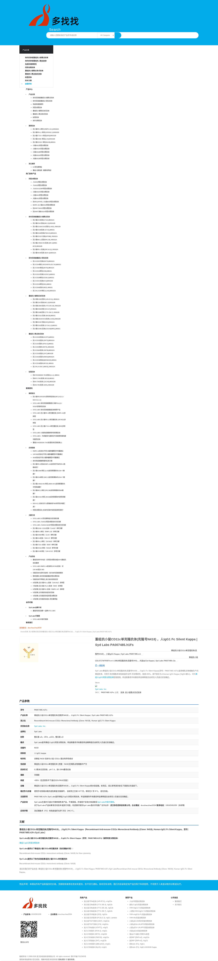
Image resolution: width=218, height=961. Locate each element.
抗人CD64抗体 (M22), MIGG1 (43, 287)
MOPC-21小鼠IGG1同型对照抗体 (44, 205)
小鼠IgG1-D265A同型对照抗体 (140, 921)
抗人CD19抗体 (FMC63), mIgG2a (96, 937)
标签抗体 (28, 77)
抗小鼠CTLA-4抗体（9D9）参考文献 (45, 545)
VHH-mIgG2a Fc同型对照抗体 (140, 914)
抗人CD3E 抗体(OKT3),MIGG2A (43, 261)
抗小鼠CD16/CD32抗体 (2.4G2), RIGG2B (47, 226)
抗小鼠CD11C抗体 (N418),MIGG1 (44, 316)
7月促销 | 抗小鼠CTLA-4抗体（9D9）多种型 (47, 586)
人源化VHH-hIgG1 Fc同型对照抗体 (142, 911)
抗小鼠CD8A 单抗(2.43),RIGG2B (44, 139)
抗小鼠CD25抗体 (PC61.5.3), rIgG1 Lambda (100, 918)
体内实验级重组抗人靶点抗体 (36, 61)
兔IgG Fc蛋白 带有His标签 (139, 934)
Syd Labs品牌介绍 (35, 607)
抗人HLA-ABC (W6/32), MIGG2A (44, 367)
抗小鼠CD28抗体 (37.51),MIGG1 (44, 230)
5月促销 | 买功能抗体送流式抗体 (43, 592)
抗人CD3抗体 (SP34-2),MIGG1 (43, 344)
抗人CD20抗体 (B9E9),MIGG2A (43, 357)
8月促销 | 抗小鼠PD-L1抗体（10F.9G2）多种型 (48, 583)
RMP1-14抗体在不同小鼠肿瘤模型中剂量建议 (48, 451)
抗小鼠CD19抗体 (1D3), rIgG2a (95, 914)
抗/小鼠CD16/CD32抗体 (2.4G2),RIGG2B (47, 319)
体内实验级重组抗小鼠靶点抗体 (36, 58)
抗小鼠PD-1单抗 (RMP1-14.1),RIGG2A (46, 129)
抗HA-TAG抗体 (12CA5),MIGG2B (44, 382)
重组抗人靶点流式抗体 (33, 74)
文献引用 (32, 515)
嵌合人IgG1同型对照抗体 (138, 905)
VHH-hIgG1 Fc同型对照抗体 (140, 908)
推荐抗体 (32, 126)
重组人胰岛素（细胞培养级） (42, 170)
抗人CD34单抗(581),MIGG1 (42, 284)
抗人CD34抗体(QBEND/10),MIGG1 (45, 360)
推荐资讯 (32, 393)
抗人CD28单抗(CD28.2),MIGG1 (43, 278)
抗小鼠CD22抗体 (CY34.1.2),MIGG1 (45, 325)
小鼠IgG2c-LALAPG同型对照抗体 (141, 927)
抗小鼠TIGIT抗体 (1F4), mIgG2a (96, 924)
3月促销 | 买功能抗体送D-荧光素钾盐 (45, 599)
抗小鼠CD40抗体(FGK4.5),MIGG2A (45, 233)
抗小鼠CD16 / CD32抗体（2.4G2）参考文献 (47, 528)
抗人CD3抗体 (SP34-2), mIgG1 (95, 931)
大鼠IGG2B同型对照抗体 (41, 159)
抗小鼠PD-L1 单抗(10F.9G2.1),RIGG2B (46, 132)
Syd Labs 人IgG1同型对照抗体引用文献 (47, 522)
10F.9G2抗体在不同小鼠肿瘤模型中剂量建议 (48, 454)
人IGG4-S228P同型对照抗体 (42, 189)
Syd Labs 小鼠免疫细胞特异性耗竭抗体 (46, 433)
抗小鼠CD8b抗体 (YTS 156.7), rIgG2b (98, 911)
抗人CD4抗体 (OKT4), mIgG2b (95, 934)
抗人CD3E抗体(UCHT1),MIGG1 (43, 337)
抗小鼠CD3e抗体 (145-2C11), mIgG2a (98, 901)
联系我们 (29, 622)
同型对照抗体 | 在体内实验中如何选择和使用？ (48, 510)
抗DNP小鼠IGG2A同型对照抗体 (43, 211)
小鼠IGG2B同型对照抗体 (41, 152)
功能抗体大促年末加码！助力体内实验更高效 (48, 573)
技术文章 (28, 80)
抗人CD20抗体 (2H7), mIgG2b (95, 941)
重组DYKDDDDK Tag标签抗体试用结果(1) (47, 442)
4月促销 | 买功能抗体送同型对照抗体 (45, 596)
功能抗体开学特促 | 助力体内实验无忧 (45, 579)
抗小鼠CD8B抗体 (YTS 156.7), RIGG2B (46, 312)
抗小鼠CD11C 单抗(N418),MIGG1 (44, 142)
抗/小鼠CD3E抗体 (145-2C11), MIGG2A (46, 299)
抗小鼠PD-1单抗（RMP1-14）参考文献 (46, 532)
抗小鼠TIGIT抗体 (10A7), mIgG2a (96, 921)
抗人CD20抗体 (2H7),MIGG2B (43, 353)
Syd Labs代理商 (34, 616)
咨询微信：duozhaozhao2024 (30, 628)
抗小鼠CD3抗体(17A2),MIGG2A (43, 220)
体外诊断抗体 (37, 121)
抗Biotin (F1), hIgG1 (137, 944)
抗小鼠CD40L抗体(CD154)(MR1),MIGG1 (46, 329)
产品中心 (29, 89)
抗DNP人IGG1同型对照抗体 (42, 208)
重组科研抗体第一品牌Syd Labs (44, 611)
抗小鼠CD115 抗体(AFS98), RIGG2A (45, 236)
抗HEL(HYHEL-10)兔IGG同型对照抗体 (46, 202)
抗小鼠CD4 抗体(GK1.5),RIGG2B (44, 223)
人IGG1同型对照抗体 (40, 182)
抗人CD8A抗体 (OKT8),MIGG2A (44, 350)
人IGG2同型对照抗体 (40, 185)
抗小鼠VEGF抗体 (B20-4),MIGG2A (44, 253)
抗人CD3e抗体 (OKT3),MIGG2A (43, 340)
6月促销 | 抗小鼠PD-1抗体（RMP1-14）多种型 (48, 589)
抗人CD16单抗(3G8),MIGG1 (42, 271)
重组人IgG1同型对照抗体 (29, 843)
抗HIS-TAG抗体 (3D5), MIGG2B (43, 385)
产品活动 (32, 556)
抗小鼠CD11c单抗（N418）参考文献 (45, 548)
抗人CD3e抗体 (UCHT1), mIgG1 (96, 927)
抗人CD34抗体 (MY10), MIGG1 (43, 363)
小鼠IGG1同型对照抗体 (40, 145)
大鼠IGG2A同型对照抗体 (41, 155)
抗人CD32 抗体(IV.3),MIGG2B (43, 281)
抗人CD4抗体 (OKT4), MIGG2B (43, 347)
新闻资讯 (29, 388)
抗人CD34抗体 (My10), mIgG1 (95, 947)
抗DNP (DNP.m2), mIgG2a (139, 937)
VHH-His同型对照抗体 (137, 918)
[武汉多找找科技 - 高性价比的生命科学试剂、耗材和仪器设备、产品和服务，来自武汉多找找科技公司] (51, 14)
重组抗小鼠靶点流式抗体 (34, 71)
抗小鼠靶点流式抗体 (133, 692)
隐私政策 (61, 959)
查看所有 (28, 84)
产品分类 (32, 94)
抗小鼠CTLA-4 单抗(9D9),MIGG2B (44, 136)
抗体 (122, 692)
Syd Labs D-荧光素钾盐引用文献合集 (46, 518)
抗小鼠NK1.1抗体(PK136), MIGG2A (45, 240)
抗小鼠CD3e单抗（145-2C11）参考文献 (46, 551)
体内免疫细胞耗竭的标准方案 (42, 461)
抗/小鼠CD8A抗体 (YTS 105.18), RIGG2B (47, 306)
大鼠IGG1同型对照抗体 (40, 198)
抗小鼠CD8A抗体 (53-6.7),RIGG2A (44, 309)
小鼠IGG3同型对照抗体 (40, 195)
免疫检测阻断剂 (31, 64)
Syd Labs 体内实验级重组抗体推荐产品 (46, 410)
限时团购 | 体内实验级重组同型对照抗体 (46, 576)
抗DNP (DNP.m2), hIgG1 (138, 941)
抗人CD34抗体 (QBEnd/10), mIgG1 (97, 944)
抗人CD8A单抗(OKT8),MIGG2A (43, 268)
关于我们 (178, 905)
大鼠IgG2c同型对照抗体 (138, 931)
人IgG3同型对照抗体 (137, 901)
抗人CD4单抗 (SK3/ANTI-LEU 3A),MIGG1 (47, 264)
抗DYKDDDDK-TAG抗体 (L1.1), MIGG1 (46, 375)
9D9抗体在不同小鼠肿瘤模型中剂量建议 (46, 457)
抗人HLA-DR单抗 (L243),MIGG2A (44, 291)
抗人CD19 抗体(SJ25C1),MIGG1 (44, 274)
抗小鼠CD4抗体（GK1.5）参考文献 (45, 538)
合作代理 (29, 602)
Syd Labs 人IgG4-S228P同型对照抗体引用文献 (49, 525)
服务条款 (71, 959)
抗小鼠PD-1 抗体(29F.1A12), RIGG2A (45, 249)
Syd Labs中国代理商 (40, 619)
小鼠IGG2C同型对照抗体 (41, 192)
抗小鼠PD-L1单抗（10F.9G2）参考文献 (46, 541)
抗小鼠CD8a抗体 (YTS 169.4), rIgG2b (98, 905)
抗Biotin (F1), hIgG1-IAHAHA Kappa (143, 947)
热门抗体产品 (31, 174)
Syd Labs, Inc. (101, 689)
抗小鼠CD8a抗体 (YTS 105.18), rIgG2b (98, 908)
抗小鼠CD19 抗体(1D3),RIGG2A (44, 322)
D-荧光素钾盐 (37, 167)
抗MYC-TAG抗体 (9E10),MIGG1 (43, 378)
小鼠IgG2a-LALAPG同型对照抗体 (141, 924)
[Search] (118, 35)
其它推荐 (32, 164)
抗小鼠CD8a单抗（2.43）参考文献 (45, 535)
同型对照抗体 (30, 67)
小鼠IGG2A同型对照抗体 (41, 149)
